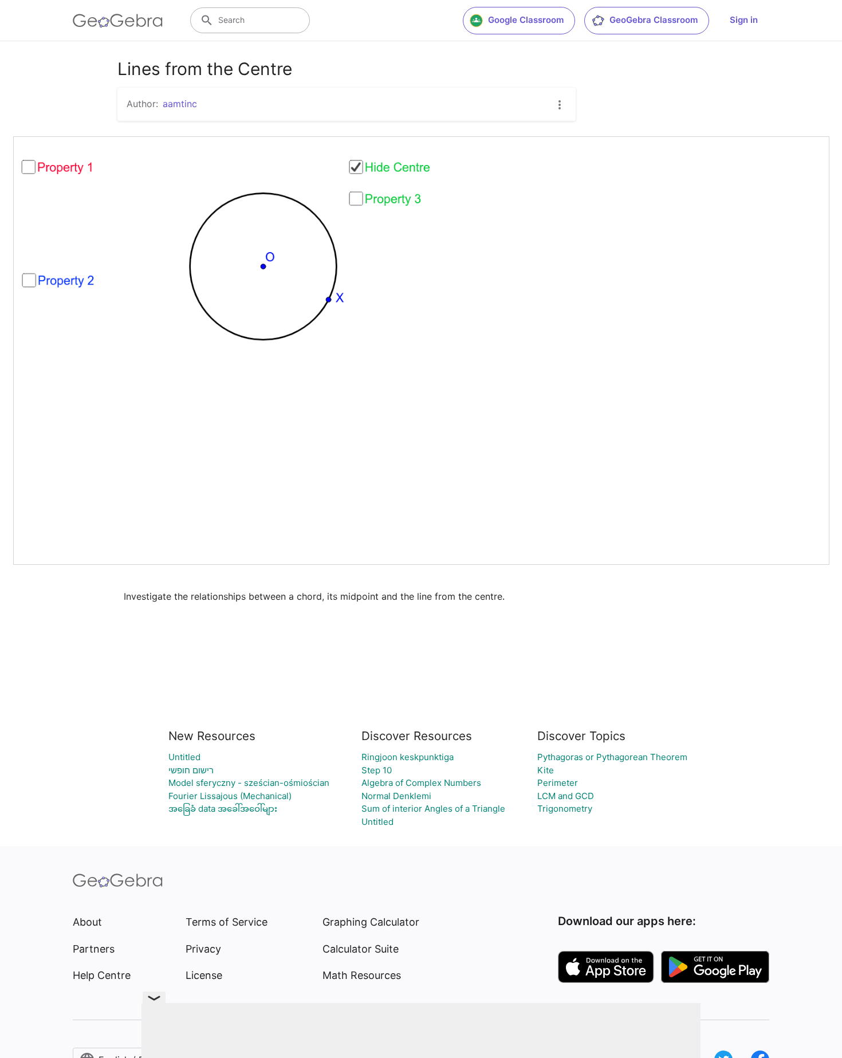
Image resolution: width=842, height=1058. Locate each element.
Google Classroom (526, 19)
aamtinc (180, 103)
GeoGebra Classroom (653, 19)
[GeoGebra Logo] (118, 20)
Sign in (744, 19)
